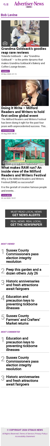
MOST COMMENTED (10, 331)
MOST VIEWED (7, 243)
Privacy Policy (41, 433)
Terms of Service (27, 433)
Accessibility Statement (25, 436)
